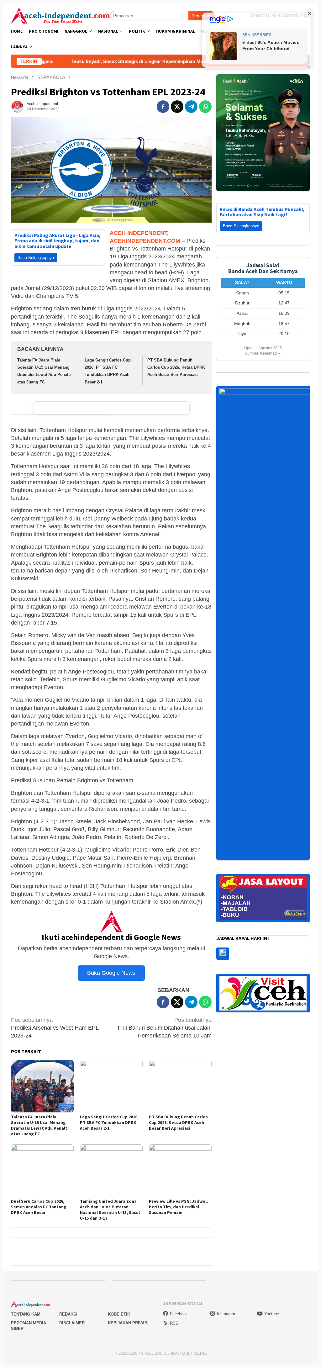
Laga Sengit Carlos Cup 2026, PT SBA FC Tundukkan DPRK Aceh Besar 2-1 (109, 1122)
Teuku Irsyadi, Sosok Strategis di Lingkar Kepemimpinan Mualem (86, 61)
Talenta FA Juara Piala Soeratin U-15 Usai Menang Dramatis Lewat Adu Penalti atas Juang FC (40, 1125)
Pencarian (202, 15)
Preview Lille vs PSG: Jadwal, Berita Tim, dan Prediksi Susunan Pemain (178, 1206)
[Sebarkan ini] (163, 106)
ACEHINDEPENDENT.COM (145, 241)
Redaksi (68, 1314)
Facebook (179, 1314)
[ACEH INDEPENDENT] (60, 15)
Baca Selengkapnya (36, 257)
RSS (174, 1323)
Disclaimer (72, 1323)
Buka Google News (111, 973)
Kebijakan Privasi (128, 1323)
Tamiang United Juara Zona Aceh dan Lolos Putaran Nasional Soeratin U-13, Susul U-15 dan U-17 (110, 1209)
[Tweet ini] (177, 106)
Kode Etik (119, 1314)
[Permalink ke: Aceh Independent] (17, 105)
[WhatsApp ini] (205, 106)
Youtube (271, 1314)
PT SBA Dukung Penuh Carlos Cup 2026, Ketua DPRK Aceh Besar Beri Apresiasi (176, 367)
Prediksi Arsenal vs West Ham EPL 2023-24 (54, 1028)
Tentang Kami (26, 1314)
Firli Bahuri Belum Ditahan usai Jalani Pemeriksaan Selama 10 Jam (165, 1028)
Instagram (226, 1314)
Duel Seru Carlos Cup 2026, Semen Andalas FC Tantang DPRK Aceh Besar (38, 1206)
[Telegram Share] (191, 106)
